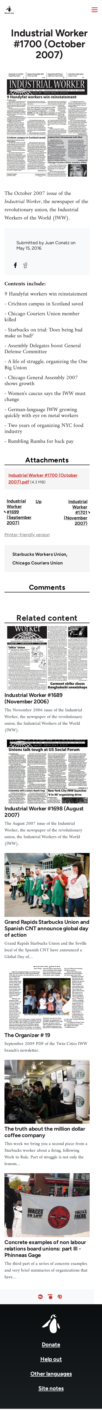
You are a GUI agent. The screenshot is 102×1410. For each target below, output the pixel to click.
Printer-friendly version (27, 534)
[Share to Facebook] (15, 265)
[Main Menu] (94, 9)
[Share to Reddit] (25, 265)
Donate (51, 1344)
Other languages (51, 1373)
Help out (51, 1359)
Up (39, 501)
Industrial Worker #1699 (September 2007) (19, 512)
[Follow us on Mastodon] (60, 1297)
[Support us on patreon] (50, 1297)
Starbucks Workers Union (39, 554)
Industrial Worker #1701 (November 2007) (75, 512)
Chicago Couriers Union (37, 563)
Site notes (51, 1388)
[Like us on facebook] (40, 1297)
